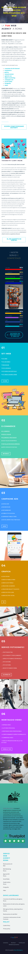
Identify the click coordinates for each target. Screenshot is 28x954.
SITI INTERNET (6, 361)
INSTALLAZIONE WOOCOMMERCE (11, 444)
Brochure (13, 942)
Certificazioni (22, 942)
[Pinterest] (17, 937)
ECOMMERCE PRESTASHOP (10, 437)
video (6, 85)
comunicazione (9, 74)
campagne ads (9, 80)
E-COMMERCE (6, 431)
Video (4, 890)
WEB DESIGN (5, 365)
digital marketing (10, 78)
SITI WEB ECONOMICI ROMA (9, 374)
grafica (7, 72)
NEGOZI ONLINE (7, 434)
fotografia (8, 83)
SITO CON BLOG (6, 368)
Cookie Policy (6, 925)
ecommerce (8, 70)
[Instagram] (15, 937)
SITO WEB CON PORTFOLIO (9, 371)
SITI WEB (4, 358)
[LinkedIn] (13, 937)
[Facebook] (11, 937)
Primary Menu (25, 7)
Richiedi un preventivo (14, 944)
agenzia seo (8, 76)
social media (8, 81)
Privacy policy (6, 928)
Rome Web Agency (18, 950)
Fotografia (6, 887)
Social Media (6, 879)
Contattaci (5, 942)
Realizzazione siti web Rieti (10, 914)
